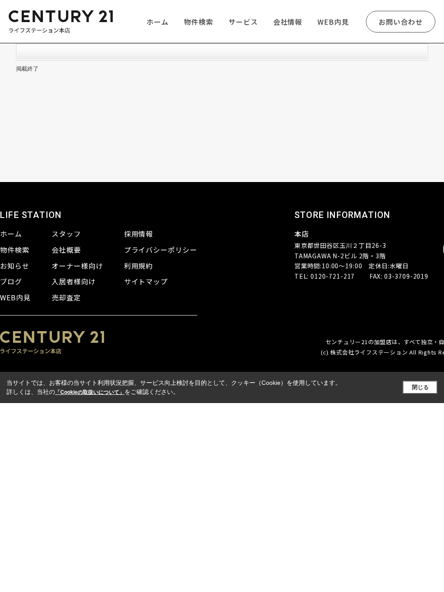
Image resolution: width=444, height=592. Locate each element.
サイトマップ (146, 281)
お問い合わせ (401, 21)
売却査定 (66, 297)
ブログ (11, 281)
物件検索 (198, 21)
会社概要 (66, 249)
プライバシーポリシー (161, 249)
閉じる (420, 387)
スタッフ (66, 233)
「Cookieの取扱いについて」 (89, 392)
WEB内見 (333, 21)
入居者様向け (74, 281)
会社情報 (288, 21)
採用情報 (138, 233)
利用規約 (138, 265)
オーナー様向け (77, 265)
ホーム (158, 21)
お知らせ (14, 265)
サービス (243, 21)
